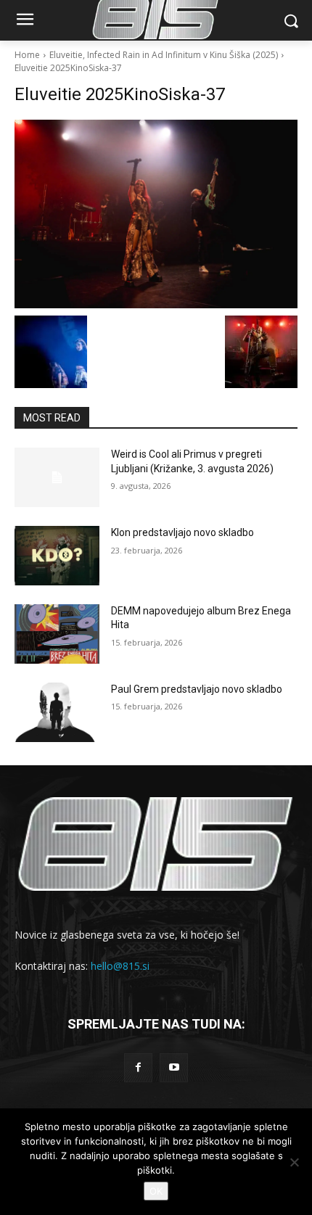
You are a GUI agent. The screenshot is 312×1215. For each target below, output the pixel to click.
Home (27, 55)
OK (156, 1191)
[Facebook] (138, 1067)
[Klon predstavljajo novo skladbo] (57, 555)
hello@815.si (120, 966)
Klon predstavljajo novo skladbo (182, 532)
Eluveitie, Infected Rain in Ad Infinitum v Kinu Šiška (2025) (163, 55)
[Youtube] (174, 1067)
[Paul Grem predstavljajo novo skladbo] (57, 712)
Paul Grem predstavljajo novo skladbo (196, 689)
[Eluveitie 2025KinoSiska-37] (156, 214)
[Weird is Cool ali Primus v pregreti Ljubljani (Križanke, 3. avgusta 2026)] (57, 477)
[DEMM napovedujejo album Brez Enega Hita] (57, 634)
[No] (294, 1162)
